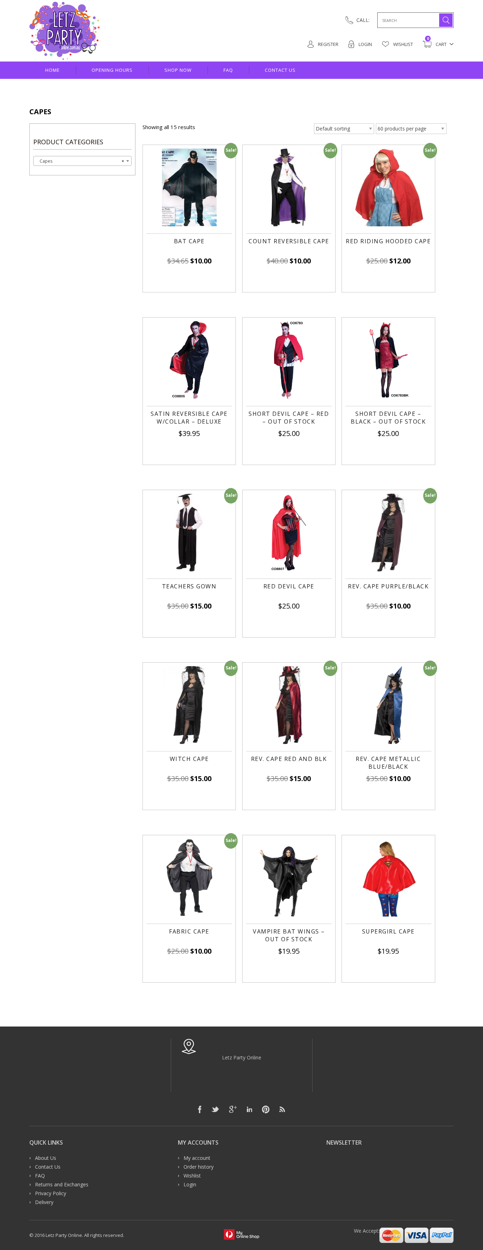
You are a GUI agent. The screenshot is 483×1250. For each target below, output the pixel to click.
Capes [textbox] (80, 161)
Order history (199, 1166)
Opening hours (112, 70)
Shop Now (178, 70)
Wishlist (402, 44)
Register (327, 44)
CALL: (362, 20)
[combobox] (82, 161)
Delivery (44, 1202)
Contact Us (280, 70)
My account (197, 1158)
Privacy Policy (50, 1193)
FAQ (228, 70)
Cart (437, 43)
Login (364, 44)
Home (52, 70)
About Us (45, 1158)
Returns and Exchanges (61, 1184)
